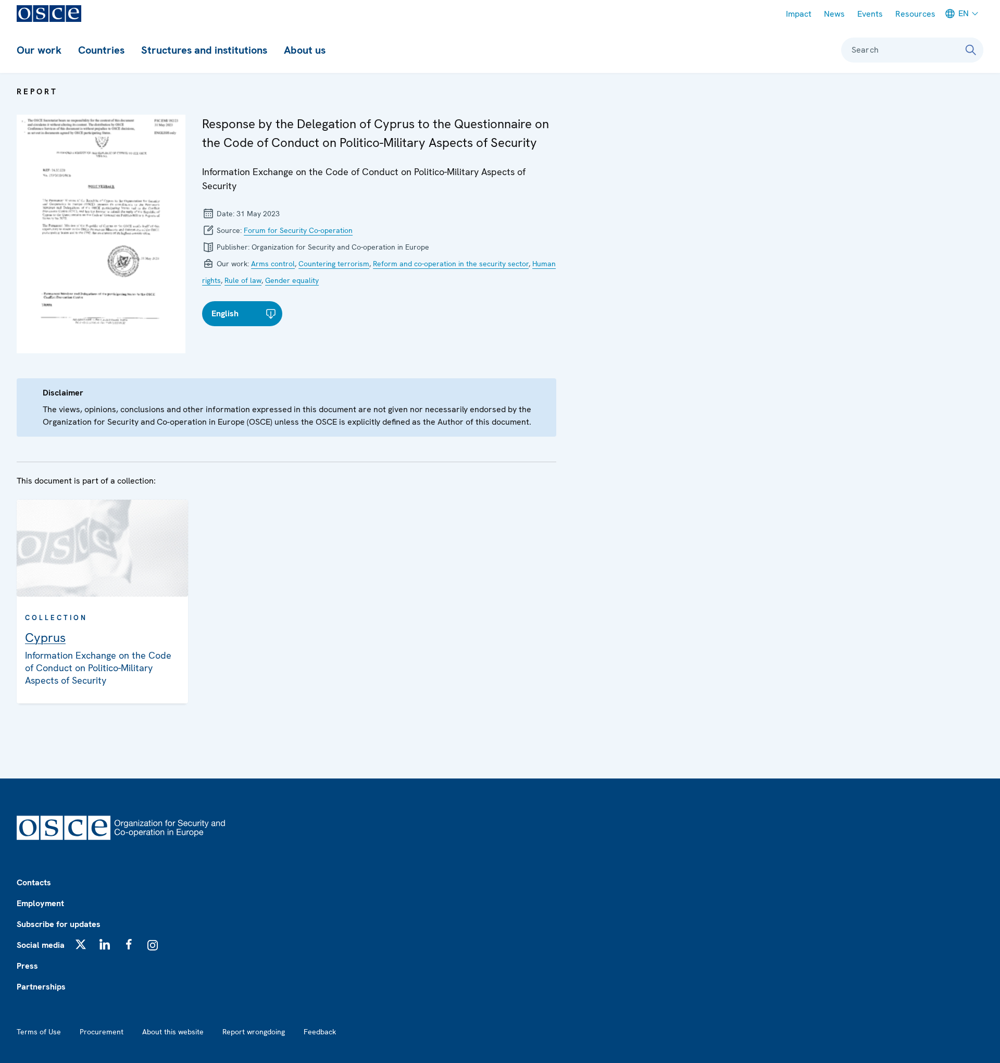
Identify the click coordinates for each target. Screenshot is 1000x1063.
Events (870, 13)
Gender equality (292, 280)
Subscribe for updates (59, 924)
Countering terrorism (333, 263)
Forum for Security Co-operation (298, 230)
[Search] (970, 50)
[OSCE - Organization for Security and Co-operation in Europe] (49, 13)
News (834, 13)
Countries (101, 50)
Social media (41, 945)
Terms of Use (39, 1031)
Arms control (273, 263)
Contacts (34, 882)
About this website (173, 1031)
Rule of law (242, 280)
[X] (81, 944)
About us (305, 50)
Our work (39, 50)
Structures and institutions (204, 50)
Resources (915, 13)
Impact (798, 13)
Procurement (101, 1031)
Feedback (320, 1031)
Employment (40, 903)
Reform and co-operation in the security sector (451, 263)
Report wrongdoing (253, 1031)
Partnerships (41, 986)
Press (27, 965)
